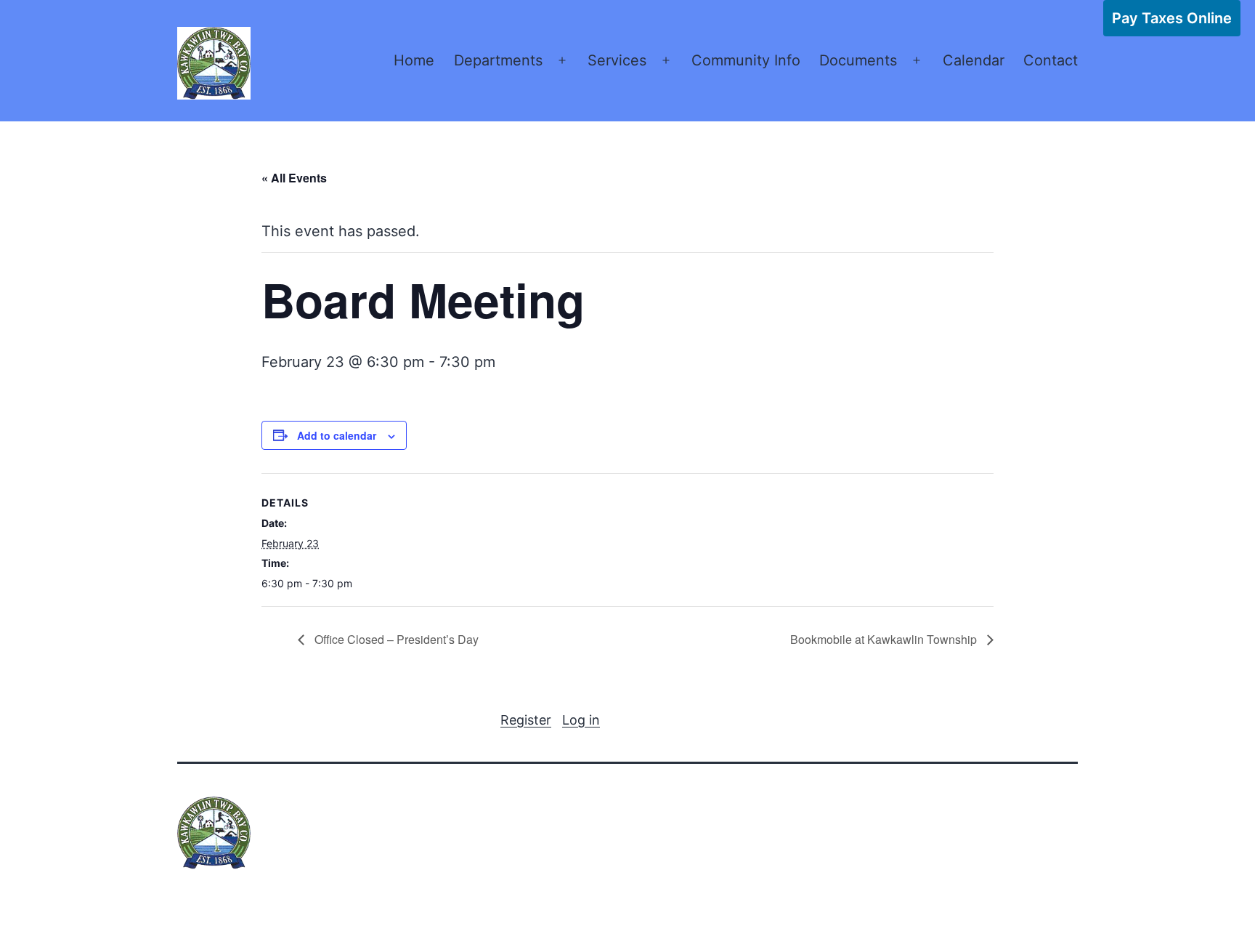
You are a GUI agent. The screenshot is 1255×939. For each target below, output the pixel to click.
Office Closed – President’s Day (395, 639)
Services (617, 60)
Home (414, 60)
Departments (498, 60)
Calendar (973, 60)
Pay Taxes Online (1172, 18)
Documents (858, 60)
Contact (1050, 60)
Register (525, 720)
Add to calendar (336, 435)
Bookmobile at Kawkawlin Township (885, 639)
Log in (581, 720)
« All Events (294, 177)
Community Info (745, 60)
